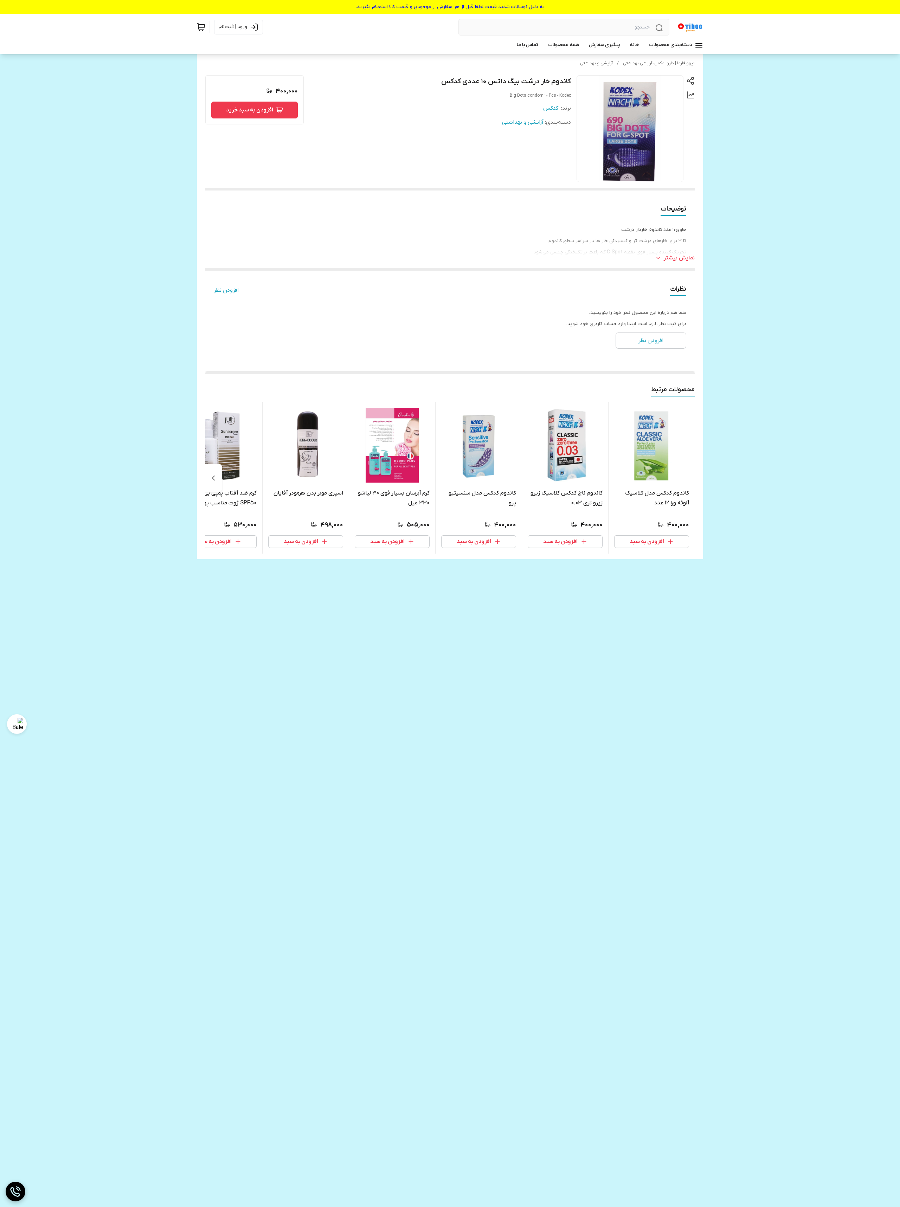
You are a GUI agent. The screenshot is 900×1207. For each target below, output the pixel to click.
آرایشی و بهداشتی (596, 63)
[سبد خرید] (201, 27)
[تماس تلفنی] (15, 1191)
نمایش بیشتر (679, 258)
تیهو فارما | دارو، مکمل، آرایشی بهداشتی (659, 63)
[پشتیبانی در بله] (17, 724)
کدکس (550, 108)
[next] (213, 478)
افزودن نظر (226, 290)
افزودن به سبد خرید (249, 110)
